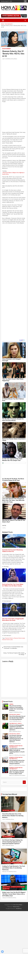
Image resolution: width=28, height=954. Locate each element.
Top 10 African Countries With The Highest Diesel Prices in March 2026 (16, 772)
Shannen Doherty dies (7, 639)
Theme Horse (16, 906)
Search (24, 782)
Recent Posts (8, 701)
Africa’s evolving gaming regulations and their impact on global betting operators (16, 727)
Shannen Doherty (9, 638)
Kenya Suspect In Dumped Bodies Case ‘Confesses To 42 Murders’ (13, 647)
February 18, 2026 (6, 871)
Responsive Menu (25, 1)
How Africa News (13, 58)
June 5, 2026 (12, 721)
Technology (19, 862)
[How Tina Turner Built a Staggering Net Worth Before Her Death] (14, 603)
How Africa (19, 712)
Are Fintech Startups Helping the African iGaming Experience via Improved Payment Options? (16, 738)
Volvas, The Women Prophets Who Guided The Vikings (13, 653)
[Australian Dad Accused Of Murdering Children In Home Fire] (14, 535)
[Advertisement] (14, 75)
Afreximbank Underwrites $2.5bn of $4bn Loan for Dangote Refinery (16, 762)
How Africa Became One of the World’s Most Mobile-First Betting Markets (17, 717)
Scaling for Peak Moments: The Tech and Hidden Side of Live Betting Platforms (13, 867)
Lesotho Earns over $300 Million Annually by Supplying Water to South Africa (16, 751)
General (11, 704)
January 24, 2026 (6, 897)
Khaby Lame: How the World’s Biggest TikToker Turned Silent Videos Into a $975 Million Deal (14, 894)
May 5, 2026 (12, 731)
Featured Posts (13, 723)
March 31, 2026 (13, 755)
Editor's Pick (12, 714)
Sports (18, 714)
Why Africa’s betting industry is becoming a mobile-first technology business (16, 708)
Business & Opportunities (15, 745)
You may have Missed (9, 794)
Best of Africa (6, 886)
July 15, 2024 (5, 58)
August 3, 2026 (13, 712)
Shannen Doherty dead (19, 638)
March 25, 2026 (13, 775)
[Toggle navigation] (3, 20)
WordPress (19, 908)
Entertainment (6, 48)
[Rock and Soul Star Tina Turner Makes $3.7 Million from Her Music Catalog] (14, 569)
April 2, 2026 (12, 743)
